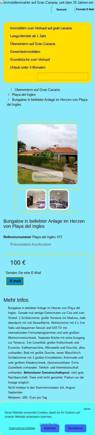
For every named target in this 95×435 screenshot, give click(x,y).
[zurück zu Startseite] (8, 90)
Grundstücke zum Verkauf (30, 59)
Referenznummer (17, 237)
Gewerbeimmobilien (25, 52)
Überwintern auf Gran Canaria (32, 44)
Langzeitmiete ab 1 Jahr (28, 36)
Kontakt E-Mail (85, 9)
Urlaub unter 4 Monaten (27, 67)
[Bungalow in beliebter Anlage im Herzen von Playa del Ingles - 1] (36, 199)
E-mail (15, 281)
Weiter (73, 200)
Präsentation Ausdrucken (30, 244)
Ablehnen (50, 428)
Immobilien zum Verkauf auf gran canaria (41, 28)
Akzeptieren (75, 428)
